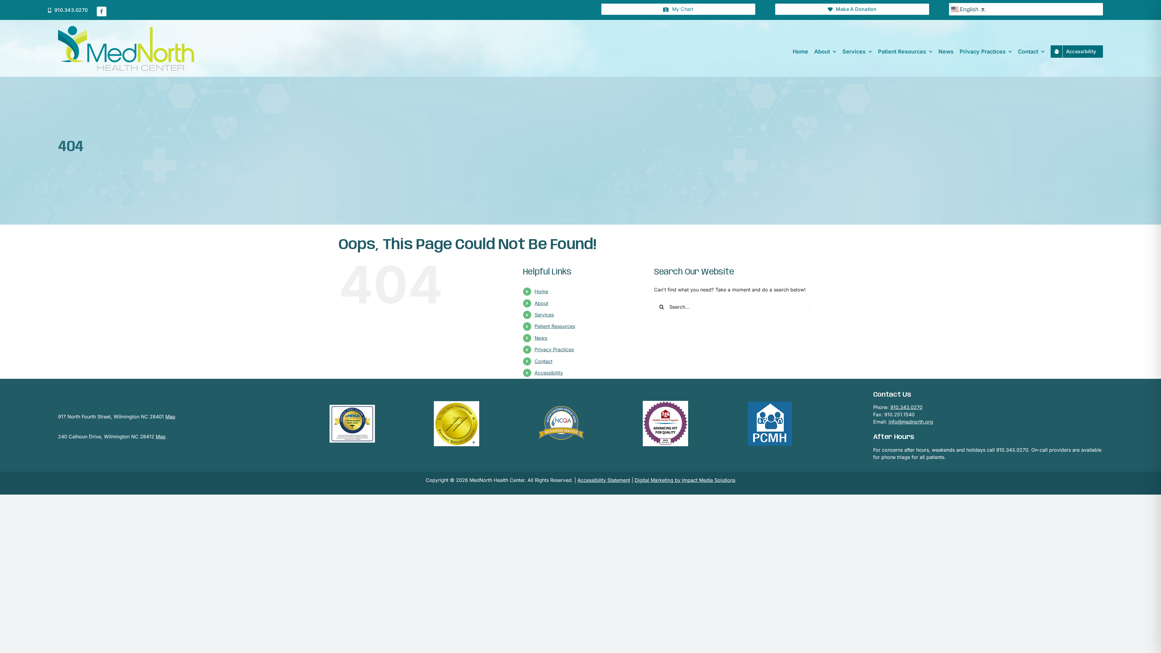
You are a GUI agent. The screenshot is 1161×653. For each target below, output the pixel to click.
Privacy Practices (554, 349)
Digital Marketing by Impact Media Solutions (685, 480)
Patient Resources (555, 326)
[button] (678, 9)
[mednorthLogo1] (126, 28)
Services (544, 315)
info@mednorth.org (911, 422)
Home (541, 291)
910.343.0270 (906, 407)
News (541, 338)
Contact (543, 361)
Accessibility (549, 373)
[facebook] (101, 11)
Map (170, 417)
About (541, 303)
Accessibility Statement (603, 480)
